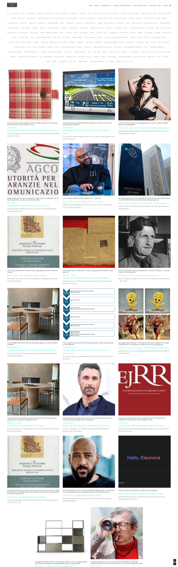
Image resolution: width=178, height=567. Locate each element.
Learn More (10, 559)
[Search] (170, 5)
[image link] (12, 5)
